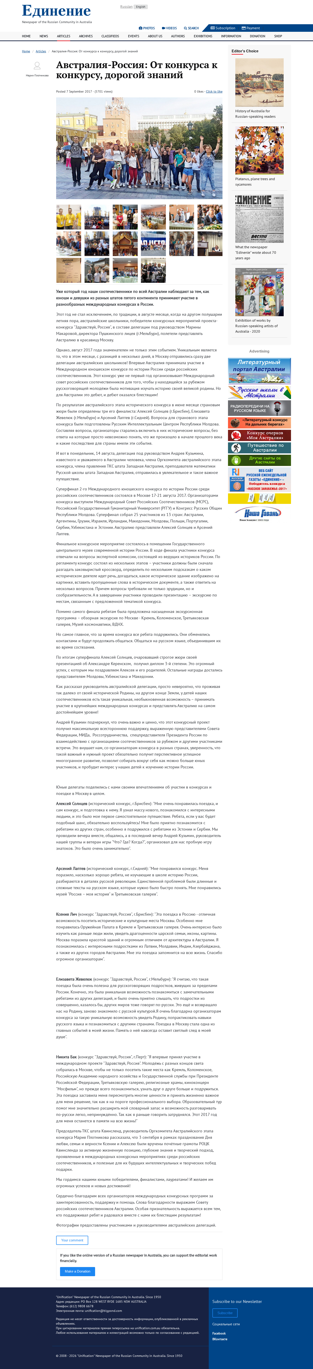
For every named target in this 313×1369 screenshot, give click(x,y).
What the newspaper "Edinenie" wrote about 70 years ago (255, 252)
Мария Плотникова (37, 75)
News (44, 36)
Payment (253, 28)
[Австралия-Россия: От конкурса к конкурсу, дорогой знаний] (139, 197)
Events (133, 36)
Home (26, 36)
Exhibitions (203, 36)
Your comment (72, 1240)
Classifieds (110, 36)
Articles (63, 36)
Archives (86, 36)
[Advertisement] (259, 552)
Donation (257, 36)
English (140, 7)
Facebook (219, 1333)
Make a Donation (77, 1271)
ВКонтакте (219, 1339)
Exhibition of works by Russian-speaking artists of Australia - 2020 (256, 326)
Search (193, 28)
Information (231, 36)
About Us (155, 36)
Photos (148, 28)
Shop (278, 36)
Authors (178, 36)
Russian (126, 6)
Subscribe (225, 1313)
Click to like (214, 91)
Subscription (225, 28)
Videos (171, 28)
